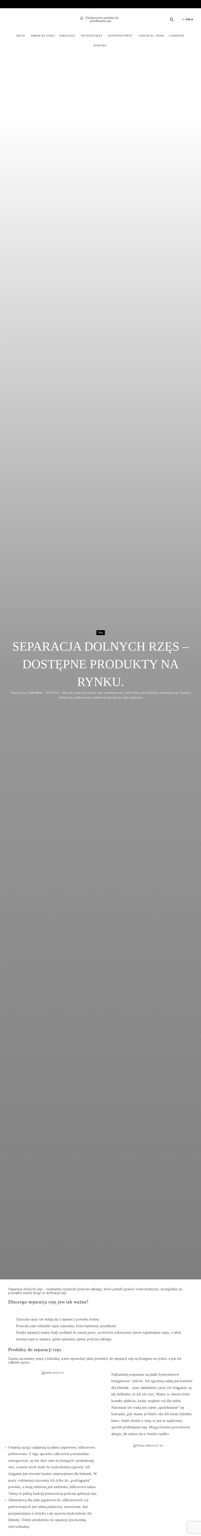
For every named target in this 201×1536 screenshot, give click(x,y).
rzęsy (100, 692)
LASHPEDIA (176, 35)
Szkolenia (67, 35)
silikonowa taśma (82, 1487)
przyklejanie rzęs (169, 692)
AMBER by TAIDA (44, 34)
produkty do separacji (111, 1358)
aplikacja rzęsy (83, 697)
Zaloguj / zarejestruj (13, 19)
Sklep (20, 35)
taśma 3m (67, 692)
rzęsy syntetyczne (132, 697)
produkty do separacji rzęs (106, 697)
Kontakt (100, 45)
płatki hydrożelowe (85, 692)
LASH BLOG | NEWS (151, 35)
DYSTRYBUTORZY (120, 35)
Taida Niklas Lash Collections (141, 692)
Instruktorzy (91, 35)
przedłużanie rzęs (113, 692)
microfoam (72, 1507)
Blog (100, 632)
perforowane (17, 1454)
